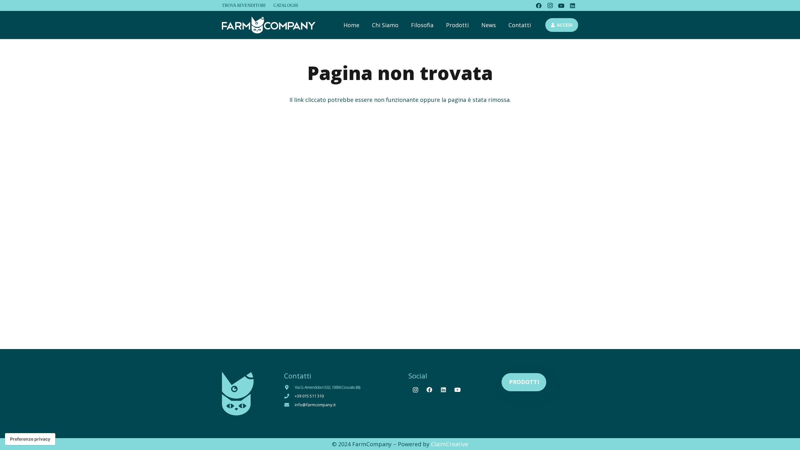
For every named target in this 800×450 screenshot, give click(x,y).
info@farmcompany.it (315, 405)
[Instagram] (550, 5)
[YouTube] (561, 5)
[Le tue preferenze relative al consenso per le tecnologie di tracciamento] (30, 439)
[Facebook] (538, 5)
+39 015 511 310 (309, 396)
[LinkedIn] (572, 5)
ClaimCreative (449, 444)
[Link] (269, 25)
